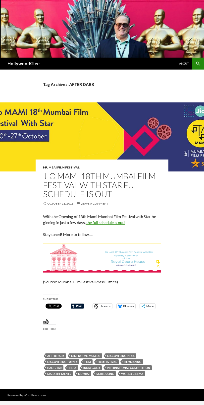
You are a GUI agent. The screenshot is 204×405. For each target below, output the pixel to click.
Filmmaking (132, 361)
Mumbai (84, 373)
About (184, 63)
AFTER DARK (55, 355)
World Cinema (132, 373)
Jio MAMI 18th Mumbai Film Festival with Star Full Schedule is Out (99, 185)
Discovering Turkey (62, 361)
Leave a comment (94, 203)
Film (88, 361)
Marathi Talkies (59, 373)
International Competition (128, 367)
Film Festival (107, 361)
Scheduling (105, 373)
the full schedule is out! (105, 222)
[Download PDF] (46, 321)
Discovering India (121, 355)
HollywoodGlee (23, 63)
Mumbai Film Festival (61, 167)
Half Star (54, 367)
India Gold (91, 367)
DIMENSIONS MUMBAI (85, 355)
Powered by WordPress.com (26, 395)
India (72, 367)
